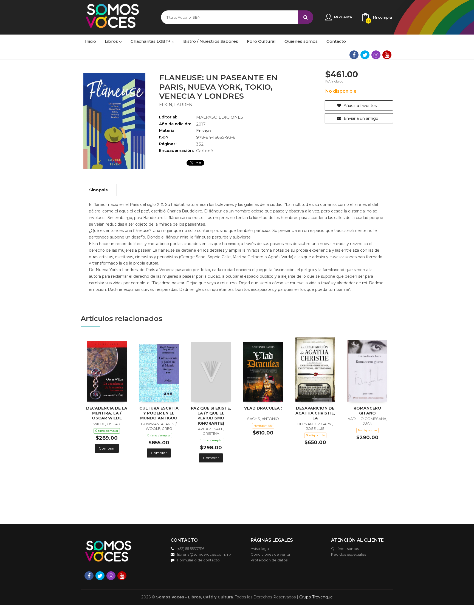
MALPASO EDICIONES (219, 117)
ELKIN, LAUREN (176, 104)
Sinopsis (98, 189)
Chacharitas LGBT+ (151, 41)
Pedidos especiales (348, 554)
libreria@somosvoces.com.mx (204, 554)
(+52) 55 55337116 (190, 548)
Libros (112, 41)
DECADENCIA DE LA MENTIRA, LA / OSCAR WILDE (106, 413)
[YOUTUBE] (386, 54)
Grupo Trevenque (316, 597)
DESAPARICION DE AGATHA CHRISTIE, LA (315, 413)
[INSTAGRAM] (375, 54)
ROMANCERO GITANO (367, 411)
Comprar (107, 448)
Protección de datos (269, 560)
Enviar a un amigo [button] (360, 118)
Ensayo (203, 130)
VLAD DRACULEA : (263, 408)
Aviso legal (260, 548)
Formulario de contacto (198, 560)
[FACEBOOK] (354, 54)
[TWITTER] (364, 54)
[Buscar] (305, 17)
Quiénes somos (345, 548)
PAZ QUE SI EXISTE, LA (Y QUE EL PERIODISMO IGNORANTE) (211, 416)
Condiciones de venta (270, 554)
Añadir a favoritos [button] (360, 105)
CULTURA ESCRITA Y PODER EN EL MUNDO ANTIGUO (159, 413)
